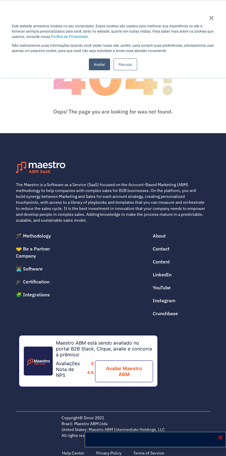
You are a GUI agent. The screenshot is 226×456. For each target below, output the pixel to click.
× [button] (211, 16)
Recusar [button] (125, 64)
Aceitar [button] (99, 64)
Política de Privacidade (69, 36)
